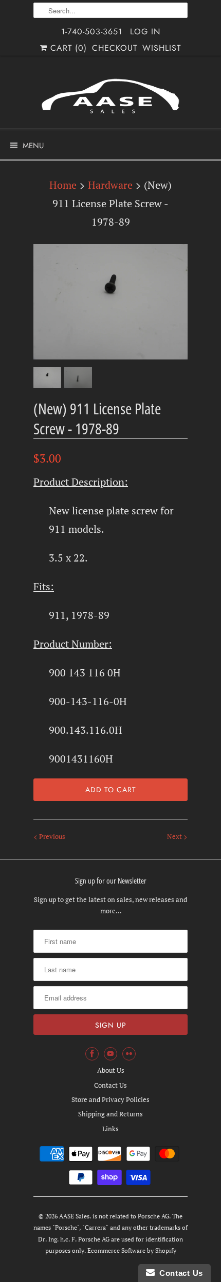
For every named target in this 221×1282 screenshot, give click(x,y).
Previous (51, 836)
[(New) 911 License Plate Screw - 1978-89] (110, 301)
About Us (110, 1070)
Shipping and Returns (110, 1113)
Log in (145, 31)
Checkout (114, 48)
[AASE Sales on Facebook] (92, 1053)
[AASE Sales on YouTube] (110, 1053)
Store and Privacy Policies (110, 1099)
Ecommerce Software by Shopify (131, 1250)
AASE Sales (74, 1216)
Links (110, 1128)
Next (175, 836)
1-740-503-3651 (91, 31)
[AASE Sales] (110, 96)
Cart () (67, 48)
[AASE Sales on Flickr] (129, 1053)
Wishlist (161, 48)
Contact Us (110, 1085)
